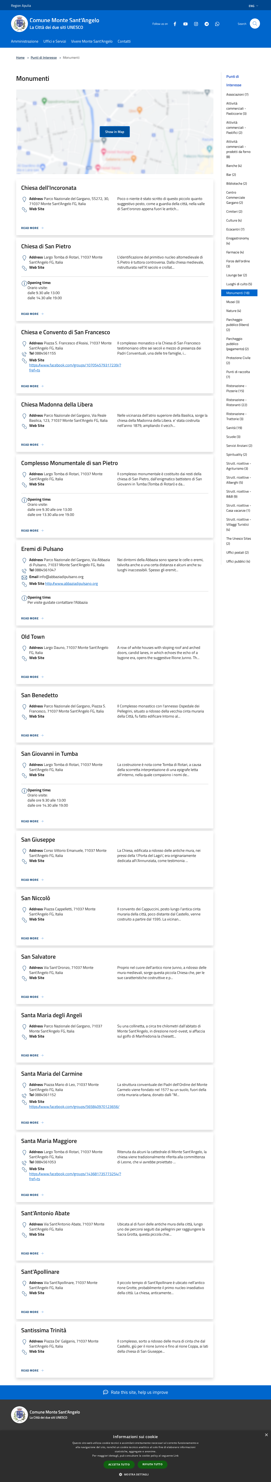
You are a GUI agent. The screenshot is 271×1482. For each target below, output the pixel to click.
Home (20, 57)
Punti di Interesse (44, 57)
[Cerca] (255, 23)
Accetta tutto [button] (119, 1464)
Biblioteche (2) (236, 183)
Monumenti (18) (237, 292)
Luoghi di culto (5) (239, 283)
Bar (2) (231, 174)
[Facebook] (173, 23)
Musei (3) (232, 301)
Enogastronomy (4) (237, 241)
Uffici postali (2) (237, 552)
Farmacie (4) (235, 252)
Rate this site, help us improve (139, 1392)
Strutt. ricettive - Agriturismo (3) (238, 466)
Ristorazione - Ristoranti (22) (236, 402)
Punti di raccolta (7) (238, 374)
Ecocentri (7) (235, 229)
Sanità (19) (234, 427)
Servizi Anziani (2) (239, 445)
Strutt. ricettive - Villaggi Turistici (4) (238, 524)
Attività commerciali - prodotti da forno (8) (238, 149)
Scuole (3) (233, 436)
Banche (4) (234, 165)
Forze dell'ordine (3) (238, 263)
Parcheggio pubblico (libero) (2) (237, 324)
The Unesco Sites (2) (238, 541)
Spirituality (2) (236, 454)
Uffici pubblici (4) (238, 561)
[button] (135, 1474)
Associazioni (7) (237, 94)
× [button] (266, 1435)
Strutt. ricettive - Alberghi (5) (238, 480)
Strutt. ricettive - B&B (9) (238, 494)
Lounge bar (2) (236, 275)
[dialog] (135, 1456)
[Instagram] (194, 23)
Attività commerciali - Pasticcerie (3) (236, 108)
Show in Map (114, 131)
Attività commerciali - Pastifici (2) (236, 127)
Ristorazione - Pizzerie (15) (236, 388)
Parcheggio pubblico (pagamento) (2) (237, 343)
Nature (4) (233, 310)
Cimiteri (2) (234, 211)
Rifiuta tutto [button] (152, 1464)
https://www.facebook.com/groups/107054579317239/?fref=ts (75, 367)
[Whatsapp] (215, 23)
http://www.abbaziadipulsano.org (71, 583)
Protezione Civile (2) (238, 360)
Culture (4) (234, 220)
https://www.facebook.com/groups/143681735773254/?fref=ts (75, 1176)
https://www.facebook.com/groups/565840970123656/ (74, 1106)
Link (176, 1455)
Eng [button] (251, 6)
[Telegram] (205, 23)
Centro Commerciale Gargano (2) (235, 197)
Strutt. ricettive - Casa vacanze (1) (238, 508)
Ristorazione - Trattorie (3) (236, 416)
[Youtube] (184, 23)
